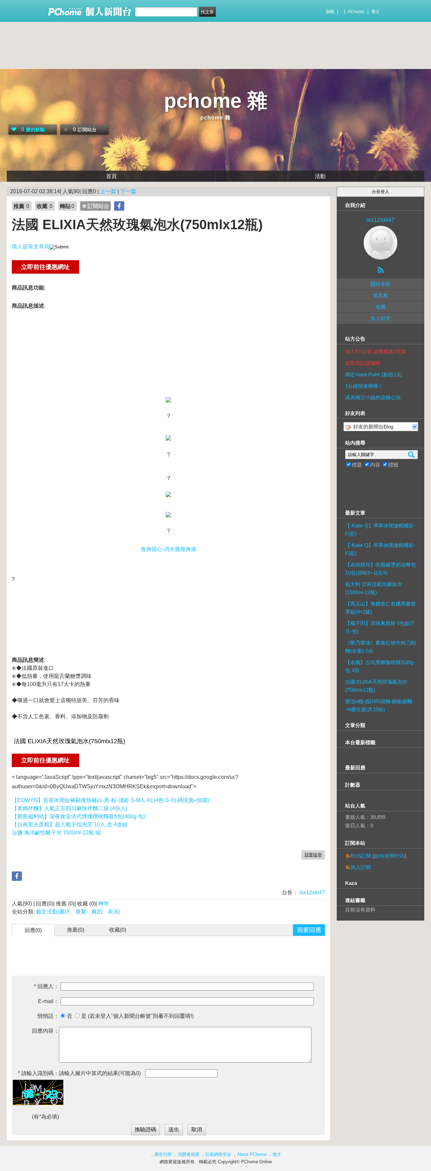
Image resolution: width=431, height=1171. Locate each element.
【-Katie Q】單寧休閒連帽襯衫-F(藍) (380, 530)
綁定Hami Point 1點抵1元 (373, 374)
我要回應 (309, 930)
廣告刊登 (163, 1154)
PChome (356, 11)
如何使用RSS (389, 856)
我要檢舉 (313, 854)
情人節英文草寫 (30, 246)
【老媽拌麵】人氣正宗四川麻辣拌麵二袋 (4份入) (69, 808)
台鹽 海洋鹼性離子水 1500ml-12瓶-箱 (56, 832)
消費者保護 (188, 1154)
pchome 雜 (215, 101)
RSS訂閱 (361, 856)
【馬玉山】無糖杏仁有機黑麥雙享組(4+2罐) (380, 608)
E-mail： (48, 1001)
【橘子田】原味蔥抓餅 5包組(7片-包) (379, 627)
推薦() (75, 930)
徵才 (276, 1154)
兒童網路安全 (218, 1154)
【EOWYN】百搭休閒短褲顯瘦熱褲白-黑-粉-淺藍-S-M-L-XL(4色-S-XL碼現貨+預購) (110, 800)
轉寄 (103, 903)
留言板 (380, 295)
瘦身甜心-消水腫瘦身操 (168, 549)
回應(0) (33, 930)
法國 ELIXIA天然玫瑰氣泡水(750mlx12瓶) (376, 686)
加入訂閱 (361, 867)
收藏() (117, 930)
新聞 (330, 11)
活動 (320, 176)
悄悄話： (48, 1016)
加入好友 (380, 318)
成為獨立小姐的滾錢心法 (373, 397)
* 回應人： (46, 986)
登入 (375, 11)
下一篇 (128, 191)
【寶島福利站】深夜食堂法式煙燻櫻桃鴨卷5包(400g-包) (78, 816)
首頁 (111, 176)
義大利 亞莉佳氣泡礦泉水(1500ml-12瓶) (373, 588)
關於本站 (380, 284)
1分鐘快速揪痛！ (364, 386)
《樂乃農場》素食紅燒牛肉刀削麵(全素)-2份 (380, 647)
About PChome (252, 1154)
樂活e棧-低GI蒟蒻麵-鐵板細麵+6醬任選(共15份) (378, 705)
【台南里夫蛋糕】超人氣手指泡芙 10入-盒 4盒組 (70, 824)
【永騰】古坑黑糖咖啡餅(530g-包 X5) (380, 666)
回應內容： (45, 1031)
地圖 (380, 307)
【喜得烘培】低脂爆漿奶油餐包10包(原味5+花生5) (380, 569)
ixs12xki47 (311, 892)
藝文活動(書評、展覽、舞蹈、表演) (78, 912)
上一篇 (108, 191)
